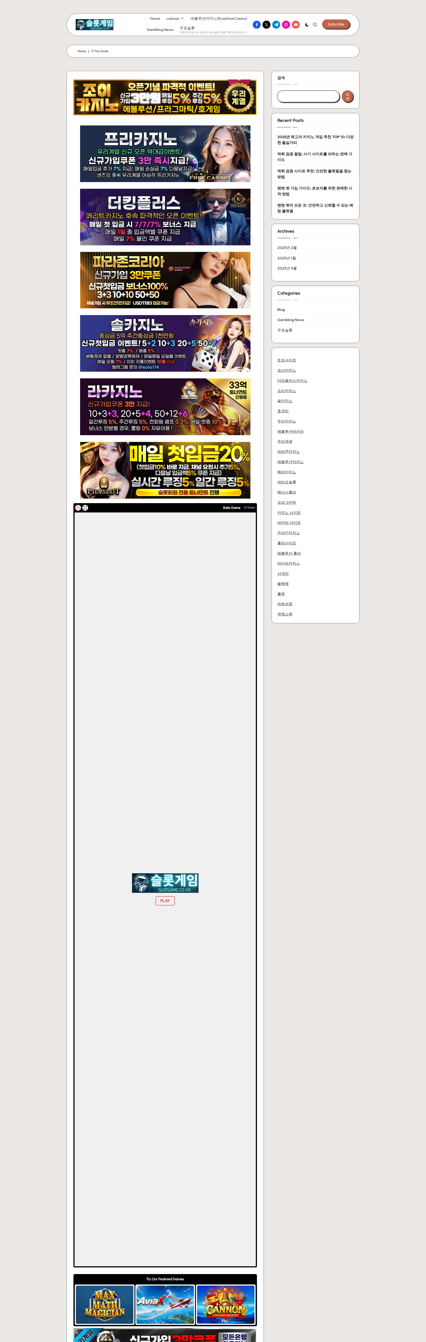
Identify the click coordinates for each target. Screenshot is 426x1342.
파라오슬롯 (286, 482)
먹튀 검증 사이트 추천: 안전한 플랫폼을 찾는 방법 (314, 174)
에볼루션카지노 (290, 461)
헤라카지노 (286, 471)
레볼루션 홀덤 (289, 553)
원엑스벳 (284, 613)
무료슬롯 (284, 330)
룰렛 (281, 593)
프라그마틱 (286, 502)
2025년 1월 (286, 257)
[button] (336, 24)
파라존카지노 (288, 451)
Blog (281, 309)
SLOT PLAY (104, 1304)
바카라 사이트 (289, 522)
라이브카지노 (288, 563)
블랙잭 (283, 583)
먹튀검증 (284, 604)
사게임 (283, 573)
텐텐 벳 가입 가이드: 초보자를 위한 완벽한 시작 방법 (314, 191)
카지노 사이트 (289, 512)
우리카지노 (286, 421)
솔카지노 (284, 400)
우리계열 (284, 441)
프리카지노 (286, 390)
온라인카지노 (288, 532)
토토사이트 (286, 360)
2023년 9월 (287, 268)
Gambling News (290, 319)
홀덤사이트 (286, 542)
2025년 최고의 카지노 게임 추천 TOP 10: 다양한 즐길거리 (315, 139)
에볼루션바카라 (290, 431)
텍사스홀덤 (286, 492)
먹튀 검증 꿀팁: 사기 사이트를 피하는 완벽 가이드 (314, 156)
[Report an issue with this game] (78, 508)
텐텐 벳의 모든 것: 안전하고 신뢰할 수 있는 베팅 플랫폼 (315, 208)
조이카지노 (286, 370)
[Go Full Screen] (85, 508)
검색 (281, 77)
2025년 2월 (287, 247)
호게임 (283, 410)
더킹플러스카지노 (292, 380)
